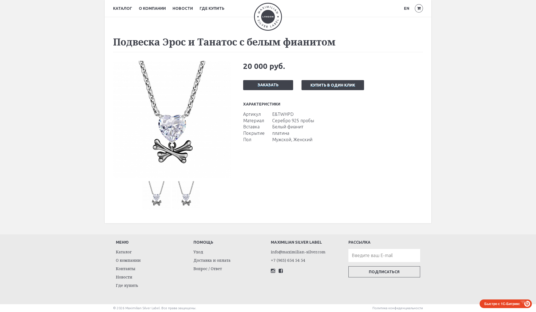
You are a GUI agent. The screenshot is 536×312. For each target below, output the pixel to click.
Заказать (268, 85)
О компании (152, 8)
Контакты (125, 268)
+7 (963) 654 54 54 (288, 260)
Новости (183, 8)
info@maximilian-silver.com (298, 252)
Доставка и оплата (212, 260)
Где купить (212, 8)
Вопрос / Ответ (207, 268)
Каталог (122, 8)
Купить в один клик (332, 85)
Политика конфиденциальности (397, 308)
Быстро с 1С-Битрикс (502, 303)
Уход (198, 252)
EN (406, 8)
